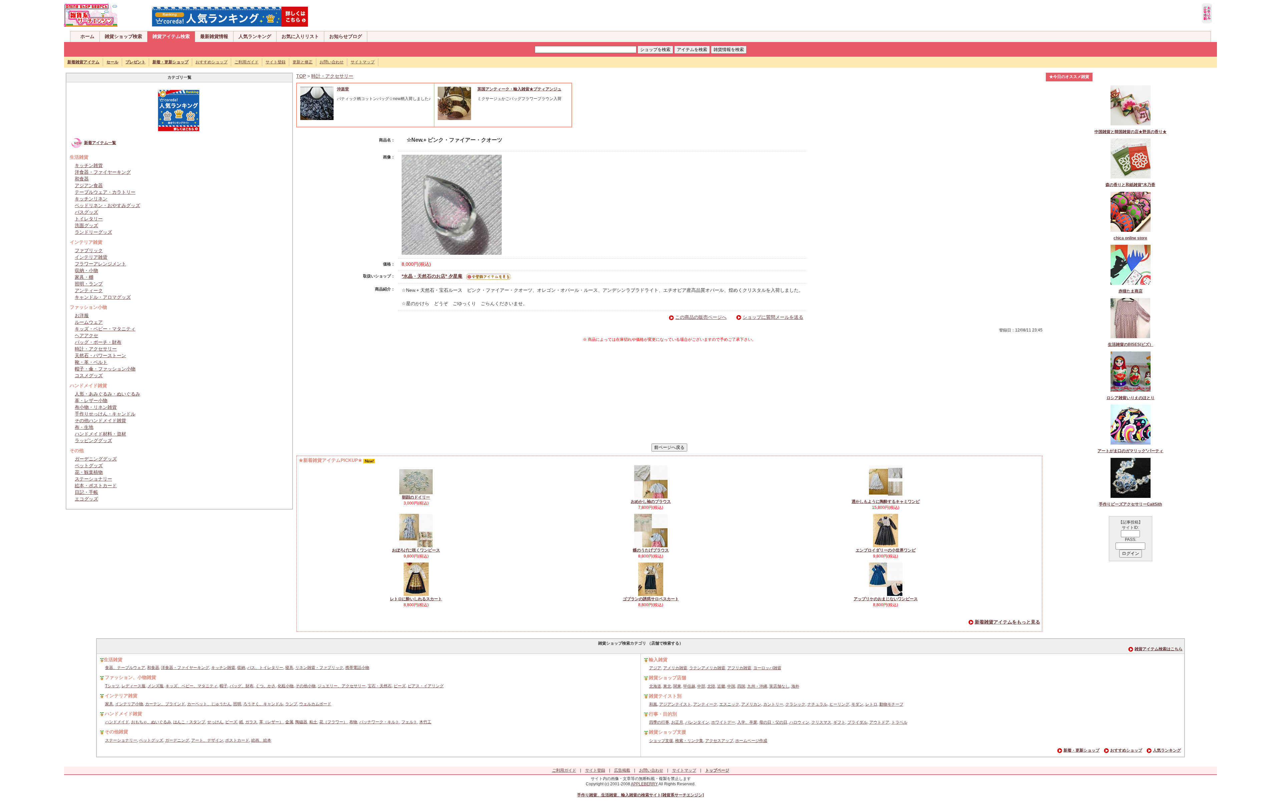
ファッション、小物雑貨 (130, 677)
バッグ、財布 (242, 686)
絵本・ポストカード (96, 485)
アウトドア (879, 722)
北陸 (711, 686)
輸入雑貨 (658, 659)
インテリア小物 (129, 704)
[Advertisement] (669, 393)
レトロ (871, 704)
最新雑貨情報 (214, 36)
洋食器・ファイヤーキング (103, 172)
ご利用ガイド (247, 62)
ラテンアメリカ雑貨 (707, 668)
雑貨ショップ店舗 (667, 677)
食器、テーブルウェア (125, 667)
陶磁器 (301, 722)
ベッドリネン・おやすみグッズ (107, 205)
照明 (237, 704)
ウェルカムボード (315, 704)
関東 (677, 686)
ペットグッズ (89, 465)
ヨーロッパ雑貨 (767, 668)
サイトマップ (363, 62)
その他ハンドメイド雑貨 (100, 420)
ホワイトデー (723, 722)
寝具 (289, 667)
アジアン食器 (89, 185)
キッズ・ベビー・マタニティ (105, 328)
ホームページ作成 (751, 740)
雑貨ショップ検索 (123, 36)
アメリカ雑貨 (675, 668)
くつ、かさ (266, 686)
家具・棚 (84, 277)
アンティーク (89, 290)
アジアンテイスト (675, 704)
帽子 (224, 686)
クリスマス (821, 722)
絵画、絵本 (261, 740)
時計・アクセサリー (96, 348)
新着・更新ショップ (1081, 750)
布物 (353, 722)
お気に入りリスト (300, 36)
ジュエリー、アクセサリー (342, 686)
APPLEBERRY (644, 784)
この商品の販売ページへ (701, 317)
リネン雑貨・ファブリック (319, 667)
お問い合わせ (332, 62)
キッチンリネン (91, 198)
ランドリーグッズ (93, 232)
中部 (701, 686)
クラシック (795, 704)
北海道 (655, 686)
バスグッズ (86, 212)
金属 (289, 722)
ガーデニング (177, 740)
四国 (741, 686)
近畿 (721, 686)
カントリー (773, 704)
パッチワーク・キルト (379, 722)
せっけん (215, 722)
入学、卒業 (747, 722)
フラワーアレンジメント (100, 263)
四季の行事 (659, 722)
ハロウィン (799, 722)
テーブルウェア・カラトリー (105, 192)
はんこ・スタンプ (189, 722)
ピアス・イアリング (426, 686)
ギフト (839, 722)
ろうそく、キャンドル (263, 704)
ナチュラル (817, 704)
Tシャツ (112, 686)
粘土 (313, 722)
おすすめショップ (211, 62)
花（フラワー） (333, 722)
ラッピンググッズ (93, 440)
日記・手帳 (86, 492)
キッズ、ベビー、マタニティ (191, 686)
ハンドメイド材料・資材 (100, 434)
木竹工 (425, 722)
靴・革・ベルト (91, 362)
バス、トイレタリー (265, 667)
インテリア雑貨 (91, 257)
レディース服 (133, 686)
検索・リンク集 (689, 740)
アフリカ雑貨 (739, 668)
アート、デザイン (207, 740)
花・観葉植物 (89, 472)
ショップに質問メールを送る (773, 317)
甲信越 (689, 686)
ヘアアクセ (86, 335)
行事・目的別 (663, 714)
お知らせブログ (345, 36)
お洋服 (82, 315)
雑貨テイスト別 (665, 696)
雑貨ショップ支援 (667, 732)
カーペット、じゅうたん (209, 704)
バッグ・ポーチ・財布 (98, 342)
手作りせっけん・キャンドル (105, 414)
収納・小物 (86, 270)
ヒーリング (839, 704)
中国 (731, 686)
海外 (795, 686)
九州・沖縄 (757, 686)
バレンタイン (697, 722)
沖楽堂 (343, 89)
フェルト (409, 722)
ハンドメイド (117, 722)
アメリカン (751, 704)
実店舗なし (779, 686)
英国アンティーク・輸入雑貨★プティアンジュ (519, 89)
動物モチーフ (891, 704)
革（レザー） (271, 722)
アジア (655, 668)
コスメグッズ (89, 375)
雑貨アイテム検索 (171, 36)
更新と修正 (303, 62)
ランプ (291, 704)
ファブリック (89, 250)
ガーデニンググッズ (96, 459)
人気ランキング (255, 36)
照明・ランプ (89, 283)
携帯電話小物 (357, 667)
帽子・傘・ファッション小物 (105, 368)
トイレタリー (89, 218)
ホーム (87, 36)
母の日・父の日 (773, 722)
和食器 (82, 178)
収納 (241, 667)
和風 (653, 704)
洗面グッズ (86, 225)
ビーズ (400, 686)
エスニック (729, 704)
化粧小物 (286, 686)
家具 (109, 704)
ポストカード (237, 740)
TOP (301, 76)
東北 (667, 686)
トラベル (899, 722)
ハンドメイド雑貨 (123, 713)
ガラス (251, 722)
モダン (857, 704)
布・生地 (84, 427)
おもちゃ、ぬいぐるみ (151, 722)
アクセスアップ (719, 740)
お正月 (677, 722)
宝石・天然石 (380, 686)
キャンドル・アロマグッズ (103, 297)
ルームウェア (89, 322)
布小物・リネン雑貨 (96, 407)
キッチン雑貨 (89, 165)
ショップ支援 (661, 740)
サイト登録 (276, 62)
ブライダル (857, 722)
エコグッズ (86, 499)
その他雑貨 (116, 731)
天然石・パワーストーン (100, 355)
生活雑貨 (113, 659)
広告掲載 (622, 770)
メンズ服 (155, 686)
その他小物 (306, 686)
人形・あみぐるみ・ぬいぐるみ (107, 393)
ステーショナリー (93, 479)
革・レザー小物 (91, 400)
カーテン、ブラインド (165, 704)
